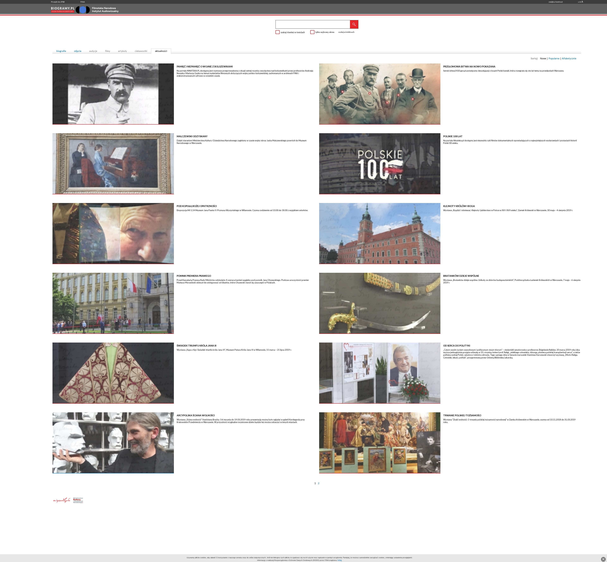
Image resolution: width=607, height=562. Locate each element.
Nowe (543, 58)
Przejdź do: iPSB (58, 2)
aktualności (161, 51)
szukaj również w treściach (293, 32)
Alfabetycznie (569, 58)
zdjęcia (77, 51)
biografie (61, 51)
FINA (82, 2)
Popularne (554, 58)
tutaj (340, 560)
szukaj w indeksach (346, 32)
